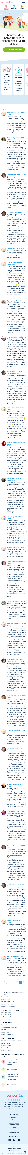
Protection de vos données (14, 1148)
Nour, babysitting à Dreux (15, 659)
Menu (23, 2)
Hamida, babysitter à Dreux (15, 547)
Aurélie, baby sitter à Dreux (15, 811)
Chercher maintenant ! (15, 49)
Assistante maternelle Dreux (9, 1027)
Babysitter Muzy (5, 1048)
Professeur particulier (13, 1074)
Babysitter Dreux (5, 1029)
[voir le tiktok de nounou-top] (9, 1140)
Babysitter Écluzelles (7, 1050)
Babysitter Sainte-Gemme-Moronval (11, 1040)
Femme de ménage (12, 1059)
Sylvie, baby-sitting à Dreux (16, 601)
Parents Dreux (5, 1032)
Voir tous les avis (14, 1108)
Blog (14, 1129)
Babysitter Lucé (5, 999)
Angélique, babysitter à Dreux (16, 337)
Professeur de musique (13, 1078)
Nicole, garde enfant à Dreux (16, 730)
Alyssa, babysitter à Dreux (15, 301)
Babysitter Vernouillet (7, 1004)
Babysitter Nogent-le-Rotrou (9, 1006)
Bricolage (9, 1064)
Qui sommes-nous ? (14, 1117)
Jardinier (9, 1060)
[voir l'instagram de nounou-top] (18, 1140)
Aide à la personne (12, 1069)
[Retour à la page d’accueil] (7, 2)
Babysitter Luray (5, 1043)
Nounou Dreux (5, 1025)
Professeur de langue (12, 1076)
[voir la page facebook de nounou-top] (14, 1140)
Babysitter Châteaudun (7, 1001)
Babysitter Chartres (6, 997)
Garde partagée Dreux (7, 1034)
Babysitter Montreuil (6, 1045)
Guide (14, 1127)
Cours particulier (11, 1079)
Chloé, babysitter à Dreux (15, 212)
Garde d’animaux (11, 1084)
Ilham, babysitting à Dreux (15, 248)
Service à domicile (12, 1062)
